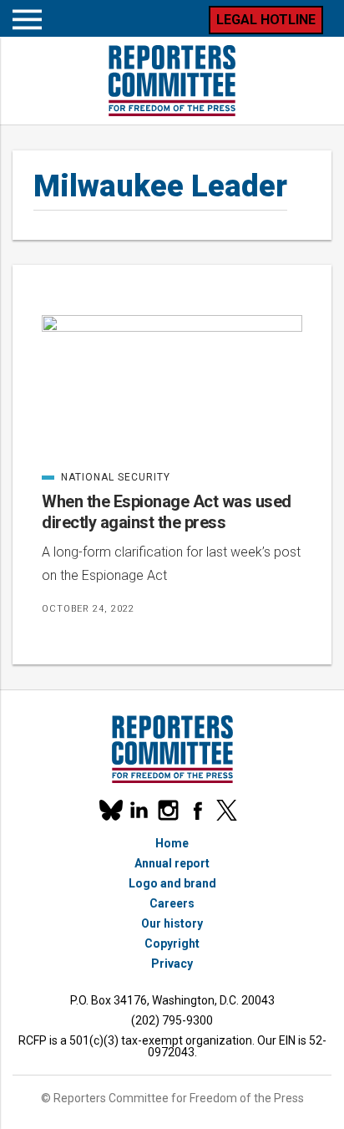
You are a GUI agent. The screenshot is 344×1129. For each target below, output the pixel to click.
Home (172, 843)
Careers (172, 903)
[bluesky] (109, 810)
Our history (172, 923)
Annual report (172, 863)
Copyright (172, 943)
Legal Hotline (266, 20)
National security (106, 477)
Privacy (172, 963)
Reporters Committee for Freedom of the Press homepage (172, 80)
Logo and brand (172, 883)
